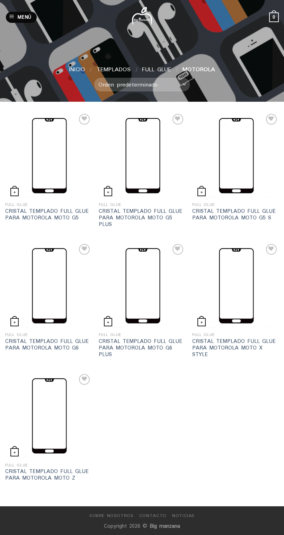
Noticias (183, 515)
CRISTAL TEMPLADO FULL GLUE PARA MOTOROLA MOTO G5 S (234, 214)
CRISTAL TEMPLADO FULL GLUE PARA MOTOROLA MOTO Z (47, 474)
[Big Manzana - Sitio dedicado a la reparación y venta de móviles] (142, 17)
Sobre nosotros (111, 515)
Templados (114, 69)
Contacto (153, 515)
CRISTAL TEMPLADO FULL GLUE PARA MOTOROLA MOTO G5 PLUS (140, 217)
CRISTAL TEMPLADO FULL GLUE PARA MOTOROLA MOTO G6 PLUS (140, 347)
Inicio (77, 69)
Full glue (156, 69)
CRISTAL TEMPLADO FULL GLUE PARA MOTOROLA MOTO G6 (47, 344)
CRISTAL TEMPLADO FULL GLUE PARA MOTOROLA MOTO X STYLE (234, 347)
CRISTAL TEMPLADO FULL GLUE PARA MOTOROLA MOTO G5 (47, 214)
